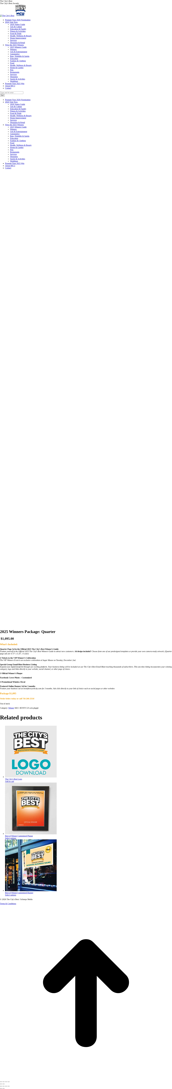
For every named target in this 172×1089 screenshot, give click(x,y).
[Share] (6, 1081)
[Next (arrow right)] (4, 1088)
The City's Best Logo (13, 779)
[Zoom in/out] (1, 1081)
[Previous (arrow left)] (1, 1088)
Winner (11, 708)
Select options (10, 838)
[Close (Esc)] (9, 1081)
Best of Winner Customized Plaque (19, 836)
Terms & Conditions (8, 904)
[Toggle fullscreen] (4, 1081)
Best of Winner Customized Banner (19, 893)
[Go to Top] (86, 1079)
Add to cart (9, 781)
